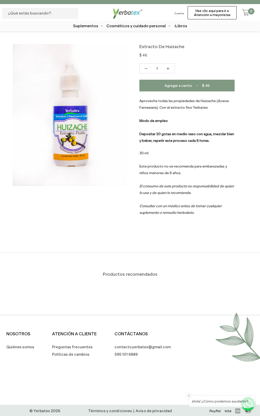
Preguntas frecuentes (72, 347)
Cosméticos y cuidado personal (136, 26)
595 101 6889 (126, 354)
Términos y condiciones (110, 411)
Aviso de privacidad (154, 411)
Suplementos (85, 26)
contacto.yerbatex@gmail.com (140, 347)
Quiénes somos (20, 347)
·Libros (180, 26)
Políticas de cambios (70, 354)
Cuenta (179, 13)
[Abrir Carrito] (246, 13)
